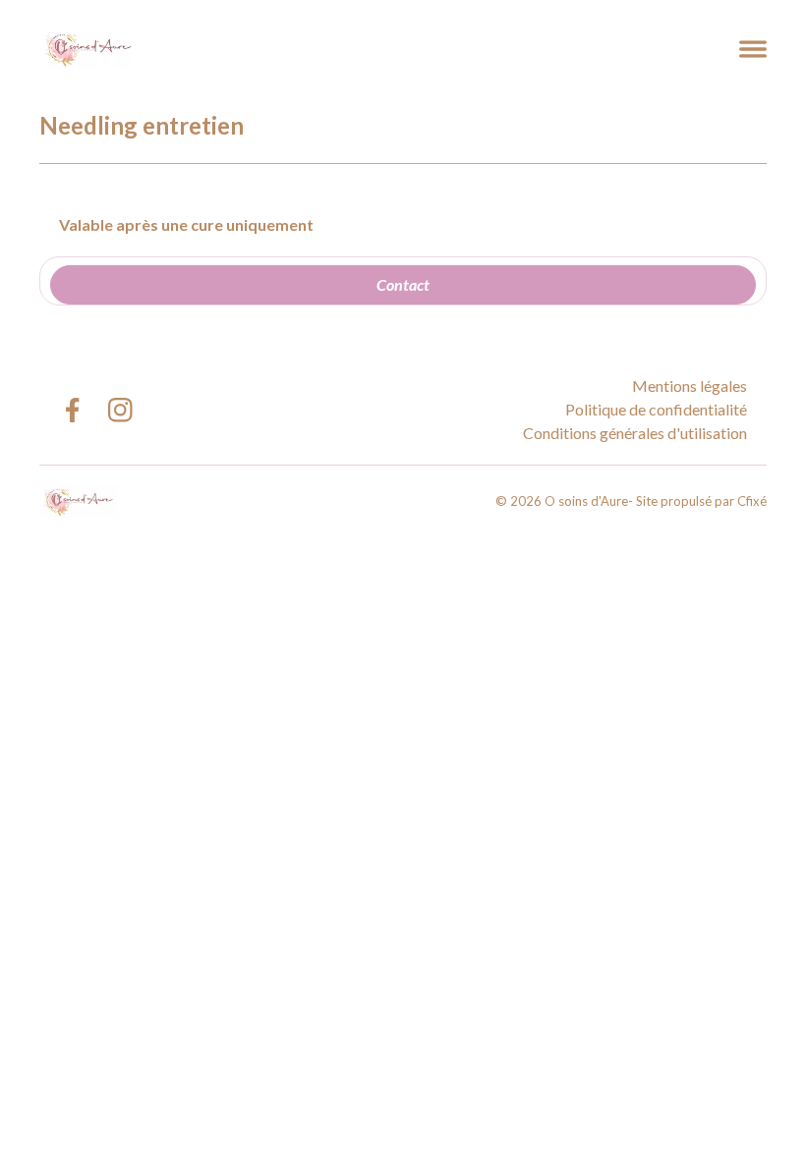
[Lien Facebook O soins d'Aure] (71, 410)
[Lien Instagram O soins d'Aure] (120, 410)
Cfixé (752, 501)
